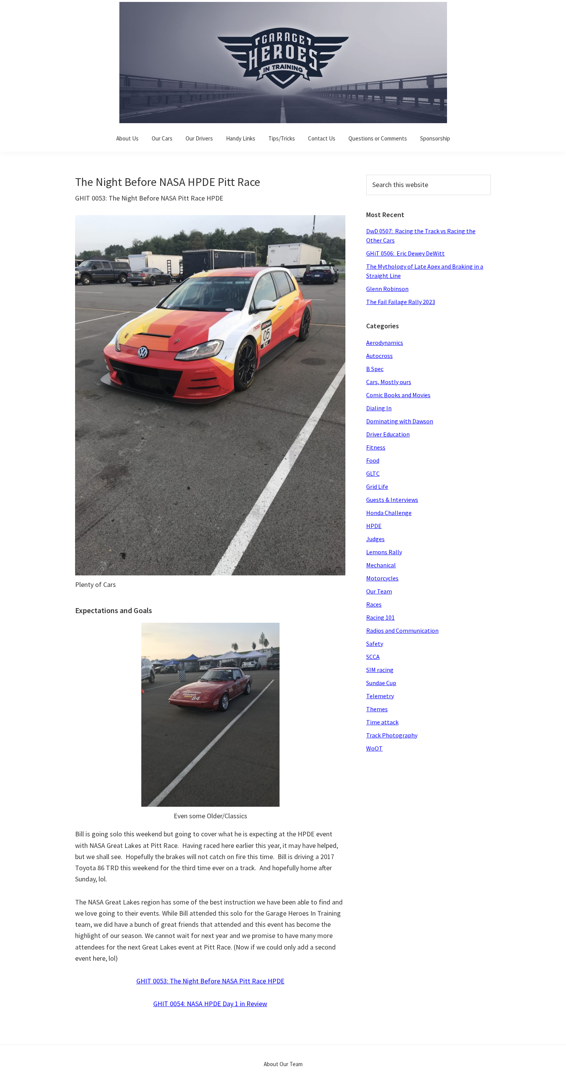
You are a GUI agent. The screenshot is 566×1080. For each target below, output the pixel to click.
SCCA (373, 656)
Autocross (379, 355)
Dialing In (379, 408)
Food (372, 460)
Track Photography (391, 735)
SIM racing (380, 670)
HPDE (374, 526)
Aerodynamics (384, 342)
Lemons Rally (384, 552)
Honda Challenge (389, 513)
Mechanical (381, 565)
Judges (375, 539)
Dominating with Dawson (399, 421)
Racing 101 (380, 617)
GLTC (373, 473)
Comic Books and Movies (398, 395)
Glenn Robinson (387, 289)
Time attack (382, 722)
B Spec (374, 369)
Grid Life (377, 486)
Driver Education (388, 434)
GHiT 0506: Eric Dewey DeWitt (405, 253)
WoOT (374, 748)
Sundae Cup (381, 683)
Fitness (375, 447)
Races (374, 604)
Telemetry (380, 696)
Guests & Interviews (392, 499)
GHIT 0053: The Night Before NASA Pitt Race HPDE (210, 980)
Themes (377, 709)
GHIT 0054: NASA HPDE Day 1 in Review (210, 1003)
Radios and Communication (402, 630)
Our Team (379, 591)
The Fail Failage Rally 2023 (400, 302)
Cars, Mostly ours (388, 382)
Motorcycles (382, 578)
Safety (374, 643)
